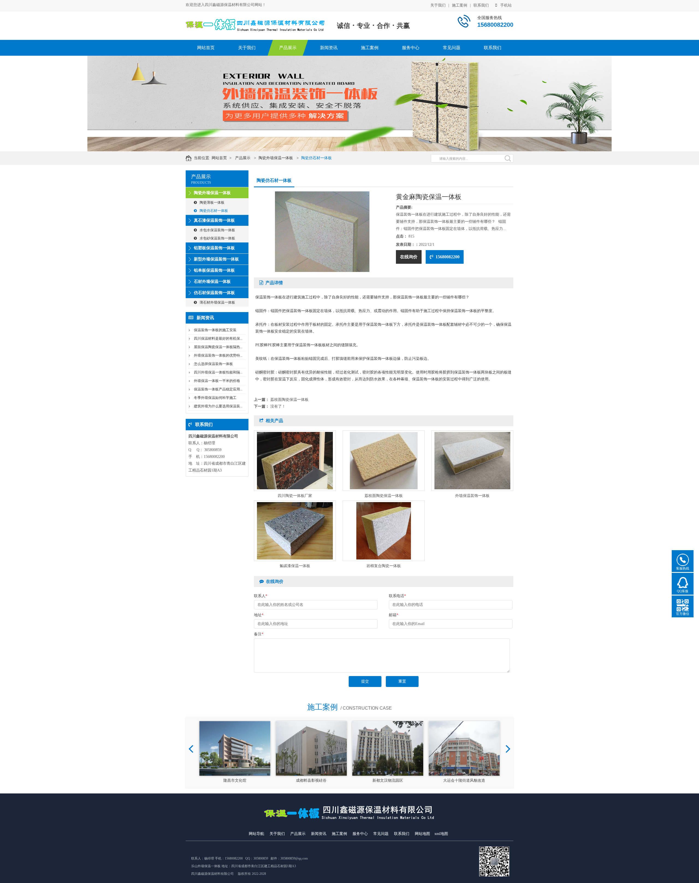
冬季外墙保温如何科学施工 (215, 398)
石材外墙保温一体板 (212, 281)
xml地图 (441, 834)
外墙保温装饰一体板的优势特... (218, 355)
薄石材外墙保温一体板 (217, 302)
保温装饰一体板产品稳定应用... (218, 389)
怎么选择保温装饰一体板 (213, 364)
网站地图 (422, 834)
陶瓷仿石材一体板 (316, 158)
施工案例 (459, 5)
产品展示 (288, 47)
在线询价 (408, 256)
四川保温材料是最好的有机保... (218, 338)
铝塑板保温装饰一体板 (214, 248)
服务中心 (410, 47)
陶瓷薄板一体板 (212, 202)
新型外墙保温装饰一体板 (216, 259)
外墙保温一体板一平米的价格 (217, 381)
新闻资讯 (328, 47)
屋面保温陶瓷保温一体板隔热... (218, 347)
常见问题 (451, 47)
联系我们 (481, 5)
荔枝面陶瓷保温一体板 (289, 400)
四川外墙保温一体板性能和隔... (218, 372)
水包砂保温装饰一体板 (217, 238)
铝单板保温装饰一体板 (214, 270)
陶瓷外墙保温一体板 (276, 158)
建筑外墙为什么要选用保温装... (218, 406)
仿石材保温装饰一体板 (214, 293)
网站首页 (206, 47)
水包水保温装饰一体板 (217, 230)
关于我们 (438, 5)
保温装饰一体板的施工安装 (215, 330)
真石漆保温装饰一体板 (214, 220)
